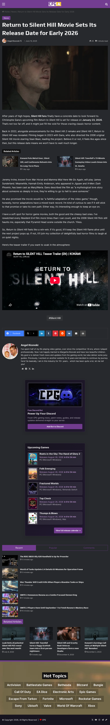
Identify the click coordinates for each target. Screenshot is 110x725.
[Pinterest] (55, 333)
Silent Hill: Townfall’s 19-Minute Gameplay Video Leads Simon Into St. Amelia (91, 162)
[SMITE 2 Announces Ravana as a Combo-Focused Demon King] (10, 598)
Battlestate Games (39, 685)
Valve (47, 705)
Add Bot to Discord (55, 426)
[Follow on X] (21, 41)
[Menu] (3, 5)
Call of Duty (22, 692)
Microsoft (66, 699)
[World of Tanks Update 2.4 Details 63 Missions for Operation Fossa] (10, 573)
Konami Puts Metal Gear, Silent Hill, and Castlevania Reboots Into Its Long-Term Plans (36, 162)
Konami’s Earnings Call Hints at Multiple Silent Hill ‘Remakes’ (95, 645)
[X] (29, 369)
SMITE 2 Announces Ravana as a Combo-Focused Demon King (48, 595)
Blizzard (82, 685)
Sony (18, 705)
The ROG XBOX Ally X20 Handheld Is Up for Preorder (44, 556)
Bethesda (64, 685)
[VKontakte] (69, 333)
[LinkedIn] (42, 333)
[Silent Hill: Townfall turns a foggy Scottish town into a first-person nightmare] (41, 633)
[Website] (22, 369)
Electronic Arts (63, 692)
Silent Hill (55, 318)
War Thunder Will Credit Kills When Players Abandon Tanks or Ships (52, 582)
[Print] (83, 333)
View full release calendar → (68, 530)
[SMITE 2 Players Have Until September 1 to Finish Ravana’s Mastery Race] (10, 611)
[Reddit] (62, 333)
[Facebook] (26, 369)
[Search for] (106, 5)
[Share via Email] (76, 333)
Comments (89, 547)
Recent (19, 547)
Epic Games (87, 692)
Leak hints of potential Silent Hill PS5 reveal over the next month (12, 645)
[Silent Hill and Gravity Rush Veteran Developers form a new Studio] (68, 633)
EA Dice (42, 692)
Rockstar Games (90, 699)
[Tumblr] (48, 333)
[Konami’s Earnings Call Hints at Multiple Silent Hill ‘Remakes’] (96, 633)
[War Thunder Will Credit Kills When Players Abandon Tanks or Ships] (10, 586)
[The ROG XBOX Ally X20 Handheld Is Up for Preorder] (10, 560)
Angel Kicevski (13, 41)
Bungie (98, 685)
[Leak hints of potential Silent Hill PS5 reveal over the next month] (13, 633)
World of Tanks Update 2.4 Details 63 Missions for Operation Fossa (51, 569)
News (13, 12)
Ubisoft (33, 705)
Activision (14, 685)
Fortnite (48, 699)
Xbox (91, 705)
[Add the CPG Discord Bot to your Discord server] (55, 395)
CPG (44, 720)
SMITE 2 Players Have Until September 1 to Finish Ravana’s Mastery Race (54, 608)
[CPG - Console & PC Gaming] (55, 4)
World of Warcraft (69, 705)
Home (7, 12)
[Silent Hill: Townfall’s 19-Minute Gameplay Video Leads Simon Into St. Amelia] (65, 161)
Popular (53, 547)
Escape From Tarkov (23, 699)
